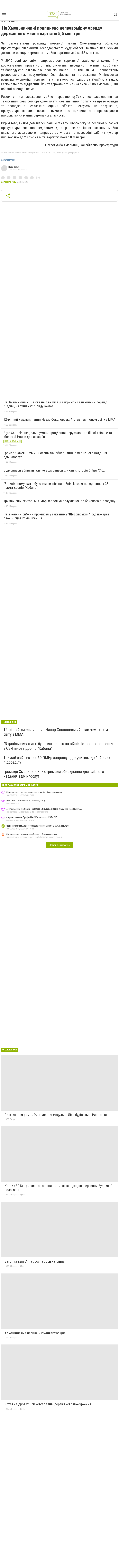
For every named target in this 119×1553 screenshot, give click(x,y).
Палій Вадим (13, 167)
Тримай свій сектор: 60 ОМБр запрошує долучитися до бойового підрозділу (59, 501)
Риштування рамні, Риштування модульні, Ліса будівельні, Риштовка (56, 1115)
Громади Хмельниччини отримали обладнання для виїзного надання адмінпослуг (55, 455)
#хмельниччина (8, 160)
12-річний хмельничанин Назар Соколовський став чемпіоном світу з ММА (59, 419)
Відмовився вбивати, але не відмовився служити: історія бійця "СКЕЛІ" (56, 470)
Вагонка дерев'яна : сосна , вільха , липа (35, 1261)
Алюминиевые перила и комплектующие (35, 1333)
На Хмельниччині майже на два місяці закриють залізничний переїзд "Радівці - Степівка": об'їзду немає (55, 404)
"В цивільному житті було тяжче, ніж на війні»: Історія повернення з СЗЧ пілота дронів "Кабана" (57, 486)
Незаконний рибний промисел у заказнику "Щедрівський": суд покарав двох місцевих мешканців (56, 516)
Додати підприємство (59, 845)
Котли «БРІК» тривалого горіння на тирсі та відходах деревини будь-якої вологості (58, 1188)
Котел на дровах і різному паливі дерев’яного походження (48, 1404)
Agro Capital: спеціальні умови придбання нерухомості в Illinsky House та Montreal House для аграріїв (57, 435)
